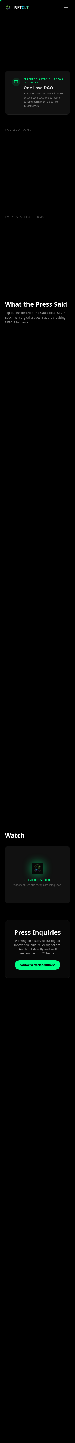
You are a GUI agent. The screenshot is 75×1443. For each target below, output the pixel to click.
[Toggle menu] (66, 7)
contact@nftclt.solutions (37, 965)
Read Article (17, 386)
